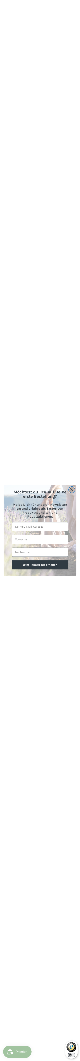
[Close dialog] (72, 490)
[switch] (71, 1055)
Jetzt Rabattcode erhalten (40, 564)
